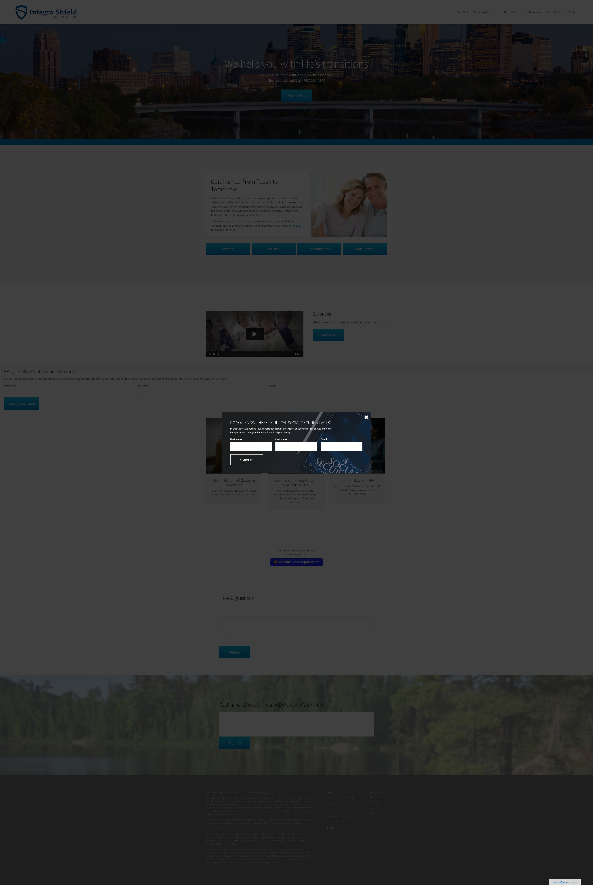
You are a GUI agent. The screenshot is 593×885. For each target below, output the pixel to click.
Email (324, 439)
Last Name (281, 439)
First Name (236, 439)
